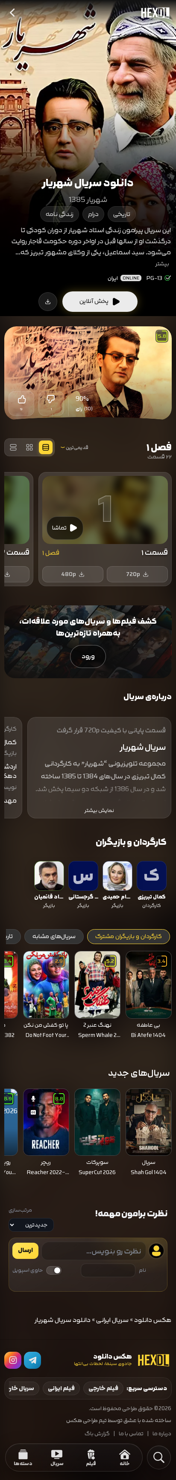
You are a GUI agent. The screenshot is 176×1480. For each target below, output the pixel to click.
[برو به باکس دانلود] (47, 301)
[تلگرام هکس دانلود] (32, 1360)
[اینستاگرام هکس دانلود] (12, 1360)
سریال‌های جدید (139, 1073)
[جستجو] (159, 1457)
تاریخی (121, 214)
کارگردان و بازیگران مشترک (128, 936)
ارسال (25, 1250)
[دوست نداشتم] (51, 399)
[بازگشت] (12, 12)
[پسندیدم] (21, 399)
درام (93, 214)
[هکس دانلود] (153, 13)
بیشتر (162, 263)
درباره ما (162, 1434)
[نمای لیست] (13, 447)
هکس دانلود (153, 1320)
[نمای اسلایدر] (46, 447)
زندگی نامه (59, 214)
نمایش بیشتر (99, 810)
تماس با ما (131, 1434)
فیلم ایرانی (61, 1388)
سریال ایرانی (112, 1320)
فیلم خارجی (103, 1388)
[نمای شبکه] (29, 447)
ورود (88, 656)
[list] (87, 886)
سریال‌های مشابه (54, 936)
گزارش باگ (97, 1434)
